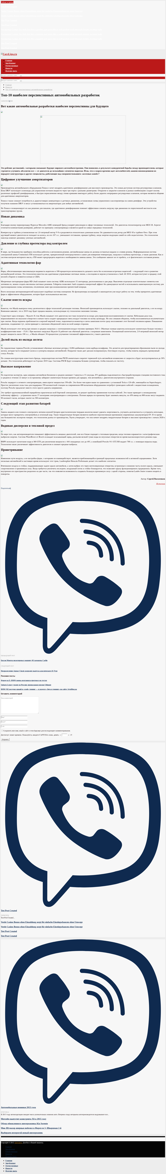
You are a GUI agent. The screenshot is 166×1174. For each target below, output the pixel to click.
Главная (8, 60)
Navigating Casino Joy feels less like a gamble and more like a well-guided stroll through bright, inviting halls (51, 29)
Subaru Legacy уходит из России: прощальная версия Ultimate (26, 685)
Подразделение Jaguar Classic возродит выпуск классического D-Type (29, 671)
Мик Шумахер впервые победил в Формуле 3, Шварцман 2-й (31, 1128)
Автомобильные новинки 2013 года (18, 1107)
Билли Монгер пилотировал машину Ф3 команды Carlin (24, 660)
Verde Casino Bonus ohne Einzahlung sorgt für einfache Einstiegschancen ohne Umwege (42, 11)
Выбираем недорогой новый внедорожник (22, 1132)
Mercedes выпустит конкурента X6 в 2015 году (23, 1119)
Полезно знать (11, 71)
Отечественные (11, 65)
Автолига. (18, 1142)
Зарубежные (10, 63)
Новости (8, 68)
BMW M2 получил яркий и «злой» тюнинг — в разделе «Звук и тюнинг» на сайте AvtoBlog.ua (39, 689)
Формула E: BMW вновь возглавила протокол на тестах (24, 680)
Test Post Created (9, 6)
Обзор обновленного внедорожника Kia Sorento (24, 1123)
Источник (160, 483)
